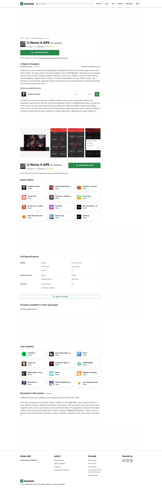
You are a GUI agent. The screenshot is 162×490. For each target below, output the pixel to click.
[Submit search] (37, 3)
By (30, 46)
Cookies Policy (92, 467)
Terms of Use (92, 463)
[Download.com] (27, 3)
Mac (106, 3)
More (137, 4)
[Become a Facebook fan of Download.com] (123, 460)
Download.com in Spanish (61, 470)
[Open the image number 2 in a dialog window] (76, 142)
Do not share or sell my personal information (95, 471)
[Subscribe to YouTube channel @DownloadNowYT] (131, 460)
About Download (59, 460)
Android (120, 3)
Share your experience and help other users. (53, 58)
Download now (41, 53)
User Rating (40, 46)
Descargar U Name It (27, 309)
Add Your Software (59, 463)
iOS (113, 3)
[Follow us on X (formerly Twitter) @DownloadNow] (127, 460)
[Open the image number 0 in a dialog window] (34, 143)
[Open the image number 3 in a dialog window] (93, 142)
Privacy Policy (92, 460)
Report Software (62, 297)
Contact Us (57, 467)
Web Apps (129, 3)
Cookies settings (93, 475)
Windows (99, 3)
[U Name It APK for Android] (23, 44)
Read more (97, 66)
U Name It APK (44, 43)
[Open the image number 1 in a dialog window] (58, 142)
